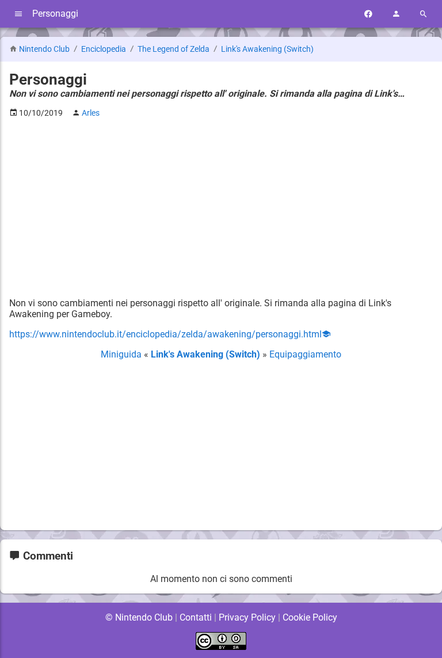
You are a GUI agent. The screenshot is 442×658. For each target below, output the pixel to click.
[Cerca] (423, 14)
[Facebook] (368, 14)
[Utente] (396, 14)
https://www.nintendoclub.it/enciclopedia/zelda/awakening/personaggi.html (165, 334)
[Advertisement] (221, 207)
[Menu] (18, 14)
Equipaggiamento (305, 354)
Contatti (196, 617)
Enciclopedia (104, 49)
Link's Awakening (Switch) (267, 49)
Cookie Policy (310, 617)
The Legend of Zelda (174, 49)
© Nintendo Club (139, 617)
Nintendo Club (44, 49)
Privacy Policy (247, 617)
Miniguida (122, 354)
